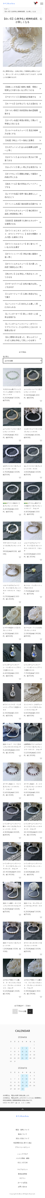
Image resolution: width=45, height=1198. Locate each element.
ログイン (23, 1178)
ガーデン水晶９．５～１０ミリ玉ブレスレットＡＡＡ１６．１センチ (33, 786)
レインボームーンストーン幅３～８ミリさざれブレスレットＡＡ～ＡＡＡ (12, 826)
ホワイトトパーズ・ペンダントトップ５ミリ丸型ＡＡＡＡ (12, 707)
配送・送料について (22, 1130)
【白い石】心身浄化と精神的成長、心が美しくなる (20, 11)
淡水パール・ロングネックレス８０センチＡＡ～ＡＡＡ (33, 905)
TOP (6, 9)
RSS (19, 1163)
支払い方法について (22, 1138)
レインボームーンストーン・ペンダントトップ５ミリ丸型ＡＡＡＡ (12, 667)
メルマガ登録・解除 (22, 1158)
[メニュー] (41, 3)
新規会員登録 (22, 1174)
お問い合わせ (22, 1187)
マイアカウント (22, 1169)
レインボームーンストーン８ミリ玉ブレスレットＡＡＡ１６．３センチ (33, 826)
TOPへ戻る (22, 1109)
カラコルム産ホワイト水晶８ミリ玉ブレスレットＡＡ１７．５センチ (33, 505)
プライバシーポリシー (22, 1147)
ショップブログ (22, 1154)
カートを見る (22, 1182)
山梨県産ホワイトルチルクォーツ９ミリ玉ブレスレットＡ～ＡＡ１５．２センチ (33, 747)
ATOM (24, 1163)
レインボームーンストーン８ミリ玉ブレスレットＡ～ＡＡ (33, 866)
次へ (30, 1011)
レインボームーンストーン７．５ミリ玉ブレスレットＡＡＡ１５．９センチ (12, 866)
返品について (22, 1134)
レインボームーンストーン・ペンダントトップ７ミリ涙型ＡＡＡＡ (33, 667)
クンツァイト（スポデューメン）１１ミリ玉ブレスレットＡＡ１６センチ (33, 707)
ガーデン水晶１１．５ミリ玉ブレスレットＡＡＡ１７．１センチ (12, 786)
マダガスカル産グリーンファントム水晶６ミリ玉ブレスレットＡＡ (12, 392)
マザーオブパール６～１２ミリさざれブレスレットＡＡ (12, 545)
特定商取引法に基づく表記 (23, 1143)
